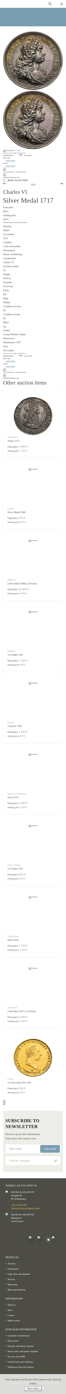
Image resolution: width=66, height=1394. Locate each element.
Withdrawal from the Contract (21, 1367)
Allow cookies (33, 1388)
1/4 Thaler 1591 (15, 655)
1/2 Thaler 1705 (15, 868)
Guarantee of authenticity (19, 1336)
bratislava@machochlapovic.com (25, 1208)
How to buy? (13, 1341)
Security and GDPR (16, 1357)
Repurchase (12, 1284)
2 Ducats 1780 (15, 726)
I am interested (27, 155)
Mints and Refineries (17, 1290)
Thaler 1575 (13, 441)
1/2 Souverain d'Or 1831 (19, 1082)
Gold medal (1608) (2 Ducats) (22, 583)
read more (10, 161)
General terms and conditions (20, 1362)
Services (11, 1279)
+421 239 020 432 (19, 1205)
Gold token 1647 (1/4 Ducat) (22, 1011)
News (10, 1310)
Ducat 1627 (13, 797)
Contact (11, 1315)
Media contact (14, 1320)
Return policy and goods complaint (23, 1351)
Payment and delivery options (20, 1346)
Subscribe (50, 1149)
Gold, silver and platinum (19, 1274)
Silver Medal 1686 (16, 512)
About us (12, 1305)
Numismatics (13, 1269)
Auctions (11, 1263)
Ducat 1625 (13, 940)
